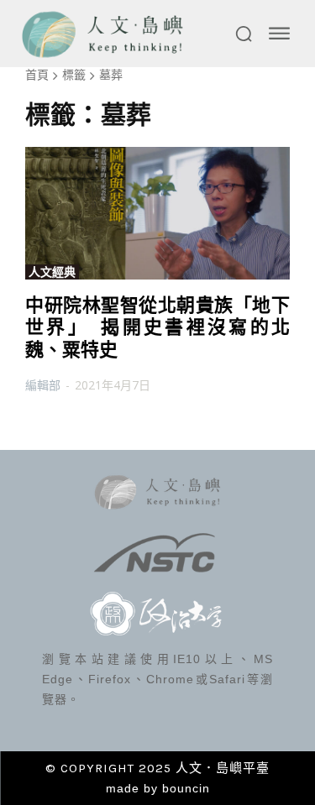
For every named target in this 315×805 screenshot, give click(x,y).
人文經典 (52, 272)
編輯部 (42, 385)
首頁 (37, 74)
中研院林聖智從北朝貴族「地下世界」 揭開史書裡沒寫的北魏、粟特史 (157, 327)
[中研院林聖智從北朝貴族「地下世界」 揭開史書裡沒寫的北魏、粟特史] (157, 213)
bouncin (186, 788)
